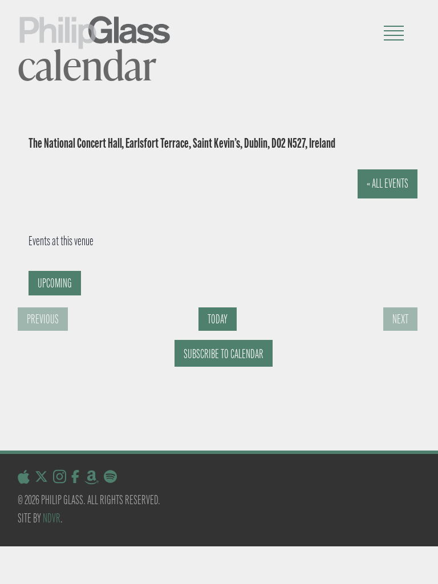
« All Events (387, 183)
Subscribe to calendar (223, 354)
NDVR (51, 518)
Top (411, 557)
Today (218, 319)
